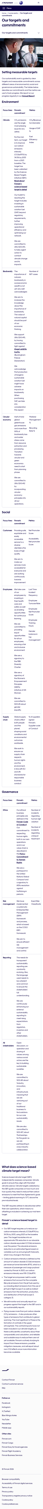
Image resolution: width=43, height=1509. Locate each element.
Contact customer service (12, 1384)
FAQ (3, 1388)
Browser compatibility (11, 1479)
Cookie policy (7, 1500)
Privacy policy (7, 1492)
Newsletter (6, 1424)
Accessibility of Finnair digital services (17, 1483)
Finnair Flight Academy (11, 1451)
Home (4, 13)
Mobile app (6, 1428)
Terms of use (7, 1487)
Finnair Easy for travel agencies (15, 1447)
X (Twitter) (6, 1411)
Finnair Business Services (12, 1455)
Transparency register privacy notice (17, 1496)
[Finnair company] (10, 2)
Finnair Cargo (7, 1443)
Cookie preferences (10, 1504)
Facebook (6, 1403)
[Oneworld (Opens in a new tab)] (21, 3)
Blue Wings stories (9, 1415)
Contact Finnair (8, 1380)
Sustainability (13, 13)
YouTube (5, 1419)
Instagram (6, 1407)
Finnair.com (6, 1439)
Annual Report (28, 96)
